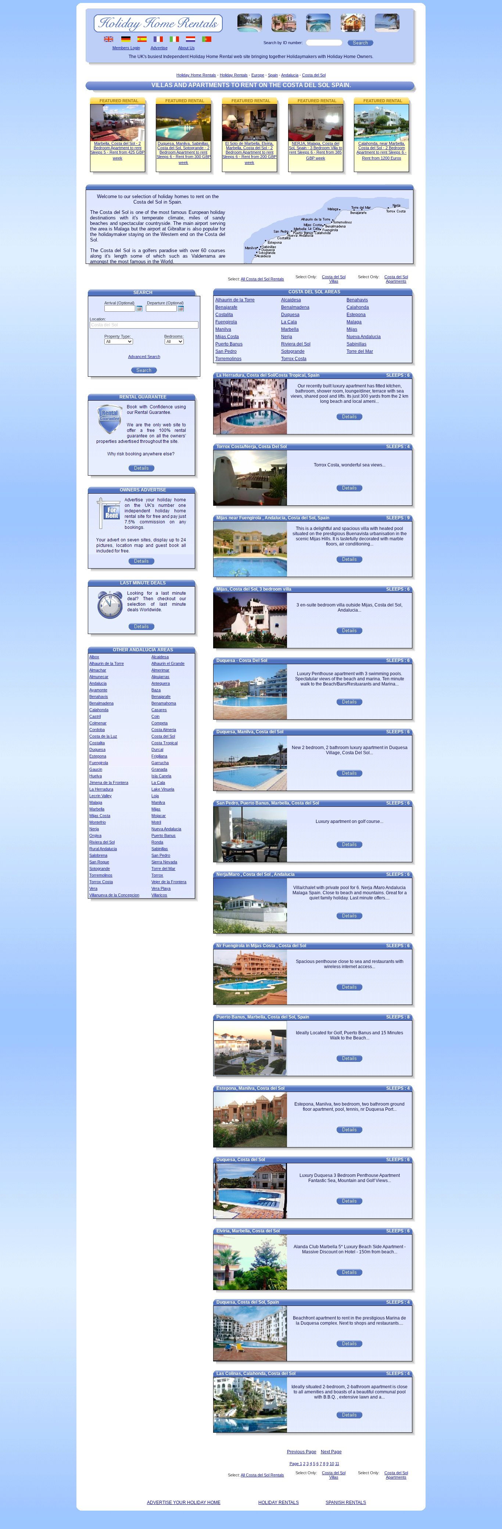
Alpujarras (160, 676)
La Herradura (101, 789)
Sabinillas (159, 848)
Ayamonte (98, 690)
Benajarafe (161, 696)
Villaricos (159, 895)
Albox (94, 657)
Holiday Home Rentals (196, 75)
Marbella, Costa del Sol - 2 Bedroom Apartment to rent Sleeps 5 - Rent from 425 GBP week (117, 150)
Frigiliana (159, 756)
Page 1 (296, 1463)
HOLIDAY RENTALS (278, 1502)
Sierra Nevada (164, 862)
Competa (159, 723)
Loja (155, 796)
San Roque (99, 862)
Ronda (157, 842)
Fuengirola (98, 762)
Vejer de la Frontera (168, 882)
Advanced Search (144, 356)
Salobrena (98, 855)
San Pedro (160, 855)
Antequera (160, 683)
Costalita (97, 743)
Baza (156, 690)
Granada (159, 769)
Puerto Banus (163, 835)
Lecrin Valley (100, 796)
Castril (95, 716)
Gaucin (95, 769)
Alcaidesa (160, 657)
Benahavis (98, 696)
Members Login (126, 48)
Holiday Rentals (234, 75)
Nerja (94, 829)
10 (332, 1463)
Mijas (156, 809)
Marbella (96, 809)
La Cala (158, 782)
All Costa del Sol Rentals (262, 279)
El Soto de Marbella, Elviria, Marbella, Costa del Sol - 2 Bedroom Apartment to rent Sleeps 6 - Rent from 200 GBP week (249, 153)
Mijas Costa (99, 815)
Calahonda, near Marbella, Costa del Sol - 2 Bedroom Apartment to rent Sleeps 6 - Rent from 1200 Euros (381, 150)
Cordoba (97, 729)
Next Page (331, 1451)
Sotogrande (99, 868)
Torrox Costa (101, 882)
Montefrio (97, 822)
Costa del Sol (314, 75)
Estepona (97, 756)
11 (337, 1463)
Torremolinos (100, 875)
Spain (273, 75)
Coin (155, 716)
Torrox (157, 875)
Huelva (95, 776)
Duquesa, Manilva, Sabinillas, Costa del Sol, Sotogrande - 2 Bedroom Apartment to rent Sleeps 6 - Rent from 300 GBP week (184, 153)
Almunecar (98, 676)
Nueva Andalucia (166, 829)
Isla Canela (161, 776)
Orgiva (95, 835)
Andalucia (289, 75)
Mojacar (158, 815)
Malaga (95, 802)
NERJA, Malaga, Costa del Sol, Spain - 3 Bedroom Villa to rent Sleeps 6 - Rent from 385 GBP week (315, 150)
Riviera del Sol (102, 842)
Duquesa (97, 749)
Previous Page (301, 1451)
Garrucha (160, 762)
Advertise (159, 48)
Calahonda (98, 710)
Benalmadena (101, 703)
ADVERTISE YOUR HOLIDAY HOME (183, 1502)
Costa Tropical (164, 743)
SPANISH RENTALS (346, 1502)
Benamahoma (163, 703)
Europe (257, 75)
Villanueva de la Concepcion (114, 895)
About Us (186, 48)
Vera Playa (161, 888)
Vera (93, 888)
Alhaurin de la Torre (106, 663)
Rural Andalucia (103, 848)
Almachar (97, 670)
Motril (156, 822)
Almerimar (160, 670)
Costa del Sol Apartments (396, 279)
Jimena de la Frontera (108, 782)
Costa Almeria (163, 729)
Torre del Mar (163, 868)
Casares (159, 710)
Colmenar (98, 723)
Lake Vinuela (162, 789)
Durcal (157, 749)
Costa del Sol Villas (333, 279)
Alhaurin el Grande (167, 663)
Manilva (158, 802)
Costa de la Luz (103, 736)
